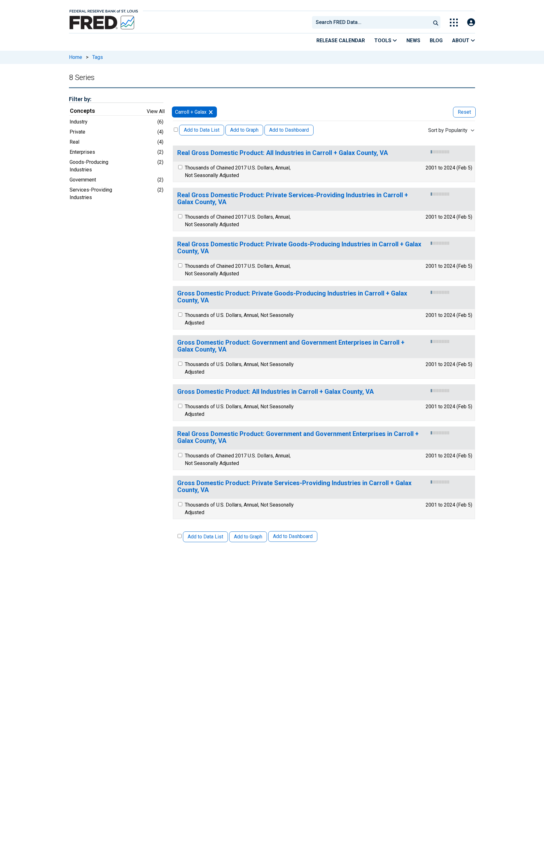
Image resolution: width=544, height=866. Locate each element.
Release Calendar (340, 40)
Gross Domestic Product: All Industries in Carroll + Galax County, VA (275, 391)
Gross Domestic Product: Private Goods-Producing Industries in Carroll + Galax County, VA (292, 297)
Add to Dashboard (289, 130)
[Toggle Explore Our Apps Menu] (454, 22)
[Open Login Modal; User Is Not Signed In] (471, 22)
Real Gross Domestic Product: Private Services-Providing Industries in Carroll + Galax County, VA (292, 199)
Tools (383, 40)
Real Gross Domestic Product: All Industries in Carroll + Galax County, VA (282, 153)
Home (75, 57)
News (413, 40)
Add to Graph (244, 130)
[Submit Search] (435, 22)
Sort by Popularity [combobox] (448, 130)
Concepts (82, 111)
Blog (436, 40)
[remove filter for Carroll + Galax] (211, 112)
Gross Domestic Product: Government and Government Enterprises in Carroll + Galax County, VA (291, 346)
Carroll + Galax (191, 112)
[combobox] (370, 22)
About (461, 40)
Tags (97, 57)
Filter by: (80, 99)
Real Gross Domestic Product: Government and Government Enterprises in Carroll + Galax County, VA (298, 437)
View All (156, 111)
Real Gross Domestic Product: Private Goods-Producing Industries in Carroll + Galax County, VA (299, 248)
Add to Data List (201, 130)
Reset (464, 112)
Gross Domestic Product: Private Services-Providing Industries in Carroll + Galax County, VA (294, 486)
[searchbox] (372, 22)
